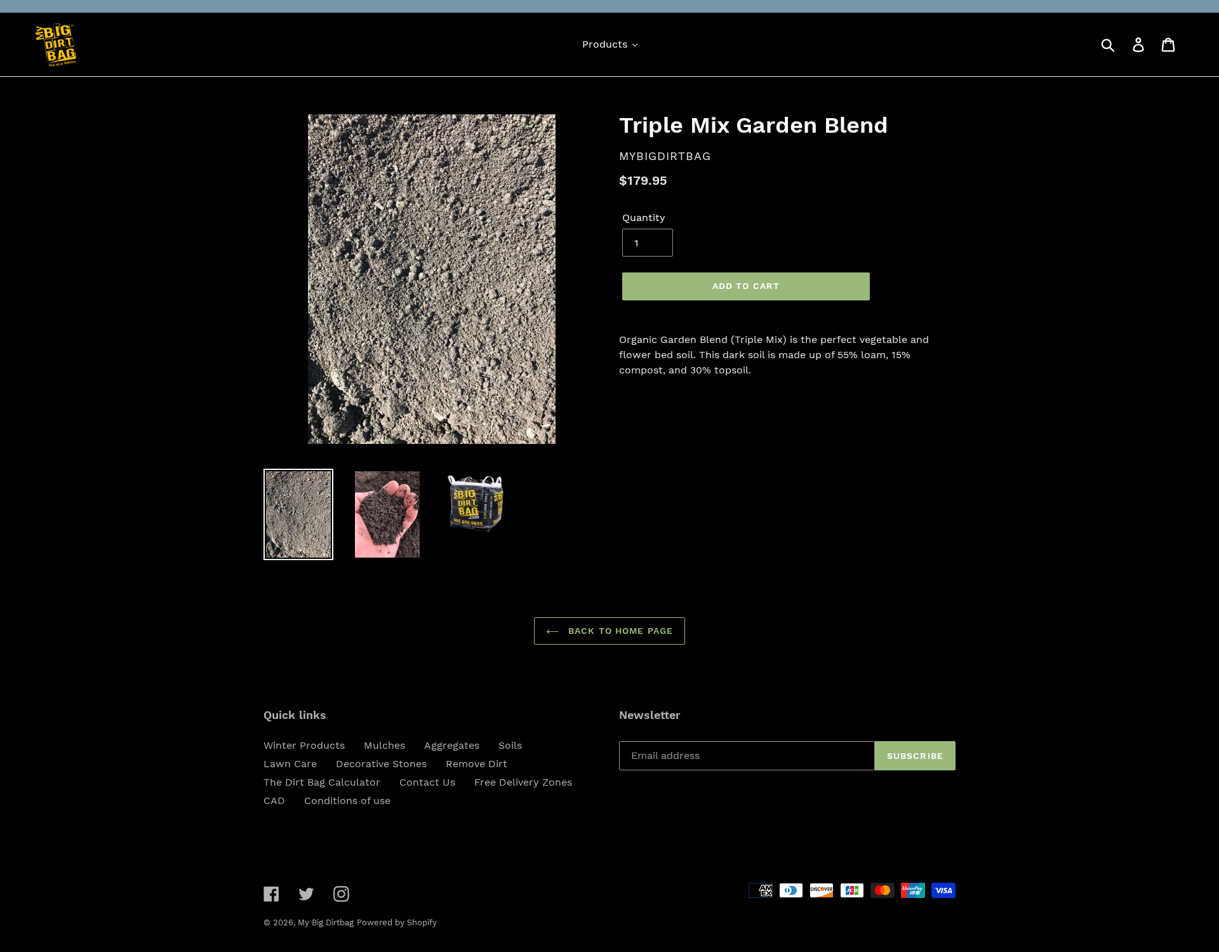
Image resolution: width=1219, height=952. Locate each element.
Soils (510, 745)
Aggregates (451, 745)
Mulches (384, 745)
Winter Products (304, 745)
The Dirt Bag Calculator (321, 782)
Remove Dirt (476, 764)
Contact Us (427, 782)
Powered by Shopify (397, 922)
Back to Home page (619, 631)
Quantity (643, 217)
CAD (274, 800)
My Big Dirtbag (326, 922)
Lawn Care (290, 764)
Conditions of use (347, 800)
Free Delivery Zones (523, 782)
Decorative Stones (381, 764)
